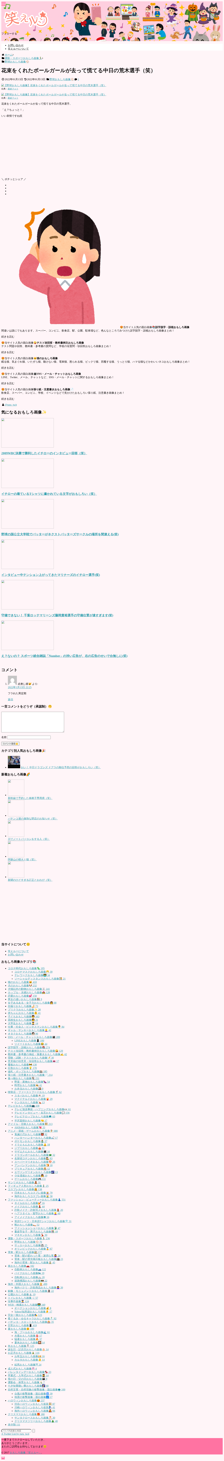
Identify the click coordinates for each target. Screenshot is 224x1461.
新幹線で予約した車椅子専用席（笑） (30, 798)
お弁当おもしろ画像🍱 (28, 1088)
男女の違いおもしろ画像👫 (25, 999)
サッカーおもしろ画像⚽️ (30, 1245)
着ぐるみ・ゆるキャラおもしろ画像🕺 (32, 1318)
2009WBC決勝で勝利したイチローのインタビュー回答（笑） (44, 453)
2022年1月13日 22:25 (19, 687)
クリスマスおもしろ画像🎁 (26, 1414)
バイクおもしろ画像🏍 (29, 1273)
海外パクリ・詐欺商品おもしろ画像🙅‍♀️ (38, 1287)
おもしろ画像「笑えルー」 (25, 1452)
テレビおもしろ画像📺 (23, 1105)
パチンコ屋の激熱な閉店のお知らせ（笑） (33, 818)
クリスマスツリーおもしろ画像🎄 (36, 1421)
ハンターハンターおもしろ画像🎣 (36, 1137)
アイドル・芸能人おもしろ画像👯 (30, 1124)
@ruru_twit (11, 404)
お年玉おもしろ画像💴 (29, 1356)
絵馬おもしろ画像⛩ (27, 1364)
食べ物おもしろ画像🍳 (23, 1078)
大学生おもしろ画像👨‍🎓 (23, 1023)
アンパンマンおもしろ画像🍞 (33, 1165)
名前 (4, 737)
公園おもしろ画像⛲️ (21, 1294)
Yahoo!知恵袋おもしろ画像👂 (33, 1311)
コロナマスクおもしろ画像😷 (33, 971)
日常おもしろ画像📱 (22, 1325)
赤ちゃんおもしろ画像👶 (24, 1013)
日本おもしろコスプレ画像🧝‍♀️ (33, 1192)
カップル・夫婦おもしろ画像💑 (29, 992)
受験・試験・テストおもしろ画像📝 (31, 1057)
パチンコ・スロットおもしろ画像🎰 (31, 1322)
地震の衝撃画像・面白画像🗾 (33, 1397)
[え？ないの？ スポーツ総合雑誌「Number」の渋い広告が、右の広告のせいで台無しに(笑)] (27, 649)
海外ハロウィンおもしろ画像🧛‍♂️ (34, 1410)
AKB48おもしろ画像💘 (29, 1127)
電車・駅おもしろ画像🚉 (25, 1252)
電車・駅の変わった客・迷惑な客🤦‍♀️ (37, 1255)
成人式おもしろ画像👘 (22, 1368)
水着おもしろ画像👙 (28, 1335)
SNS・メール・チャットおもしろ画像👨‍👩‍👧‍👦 (34, 1037)
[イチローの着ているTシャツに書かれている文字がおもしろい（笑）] (27, 487)
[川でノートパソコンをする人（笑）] (16, 836)
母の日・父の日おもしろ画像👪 (27, 1379)
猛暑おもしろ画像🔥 (28, 1339)
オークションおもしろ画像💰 (32, 1308)
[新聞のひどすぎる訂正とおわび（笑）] (16, 876)
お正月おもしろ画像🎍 (23, 1352)
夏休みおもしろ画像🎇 (29, 1342)
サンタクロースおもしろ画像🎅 (34, 1417)
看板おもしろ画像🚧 (22, 1064)
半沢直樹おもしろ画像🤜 (30, 1120)
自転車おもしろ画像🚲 (29, 1277)
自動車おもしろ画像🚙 (30, 1269)
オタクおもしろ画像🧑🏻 (23, 1033)
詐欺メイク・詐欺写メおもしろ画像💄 (38, 1210)
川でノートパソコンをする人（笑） (29, 839)
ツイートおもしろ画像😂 (30, 1044)
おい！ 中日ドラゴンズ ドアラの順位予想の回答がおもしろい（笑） (61, 767)
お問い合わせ (16, 45)
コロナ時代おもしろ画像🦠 (26, 968)
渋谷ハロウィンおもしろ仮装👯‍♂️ (34, 1404)
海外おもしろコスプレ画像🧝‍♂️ (33, 1196)
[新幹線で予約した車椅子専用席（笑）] (16, 795)
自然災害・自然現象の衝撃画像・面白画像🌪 (36, 1389)
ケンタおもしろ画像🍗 (29, 1102)
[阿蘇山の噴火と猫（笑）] (16, 856)
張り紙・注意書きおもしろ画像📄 (30, 1075)
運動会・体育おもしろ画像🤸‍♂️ (26, 1382)
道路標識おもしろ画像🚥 (30, 1280)
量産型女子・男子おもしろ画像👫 (36, 1231)
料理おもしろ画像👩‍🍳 (28, 1085)
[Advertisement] (99, 149)
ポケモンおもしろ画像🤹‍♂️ (30, 1141)
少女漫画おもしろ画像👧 (30, 1175)
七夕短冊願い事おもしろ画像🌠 (28, 1385)
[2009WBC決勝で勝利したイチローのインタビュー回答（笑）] (27, 446)
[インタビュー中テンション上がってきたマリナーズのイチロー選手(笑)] (27, 568)
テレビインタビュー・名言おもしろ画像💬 (42, 1112)
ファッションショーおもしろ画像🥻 (37, 1228)
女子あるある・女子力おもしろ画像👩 (32, 1002)
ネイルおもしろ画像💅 (29, 1203)
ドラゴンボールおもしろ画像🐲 (34, 1155)
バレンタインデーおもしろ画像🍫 (29, 1372)
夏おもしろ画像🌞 (21, 1328)
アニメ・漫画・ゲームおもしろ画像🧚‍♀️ (33, 1131)
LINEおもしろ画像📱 (29, 1040)
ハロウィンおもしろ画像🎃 (26, 1400)
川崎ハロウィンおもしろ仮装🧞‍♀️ (34, 1407)
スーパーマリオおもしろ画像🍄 (34, 1161)
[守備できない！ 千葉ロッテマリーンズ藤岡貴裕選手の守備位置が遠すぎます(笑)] (27, 608)
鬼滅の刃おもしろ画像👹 (30, 1134)
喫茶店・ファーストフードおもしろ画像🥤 (35, 1092)
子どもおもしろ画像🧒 (23, 1016)
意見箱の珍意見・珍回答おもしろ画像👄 (33, 1061)
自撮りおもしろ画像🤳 (23, 1006)
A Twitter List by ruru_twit (15, 1434)
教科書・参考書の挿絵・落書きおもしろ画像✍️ (37, 1054)
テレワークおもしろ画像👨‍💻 (32, 975)
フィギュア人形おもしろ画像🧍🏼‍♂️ (28, 1186)
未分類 (14, 1424)
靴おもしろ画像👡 (26, 1224)
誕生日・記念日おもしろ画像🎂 (28, 1349)
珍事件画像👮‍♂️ (18, 1301)
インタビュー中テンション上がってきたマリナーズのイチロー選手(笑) (50, 575)
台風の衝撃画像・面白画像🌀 (33, 1393)
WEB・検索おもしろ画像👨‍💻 (26, 1304)
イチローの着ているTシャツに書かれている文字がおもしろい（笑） (49, 494)
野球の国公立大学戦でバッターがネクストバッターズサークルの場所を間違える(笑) (60, 534)
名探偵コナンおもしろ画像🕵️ (33, 1158)
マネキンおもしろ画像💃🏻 (30, 1235)
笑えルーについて (18, 48)
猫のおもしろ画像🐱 (22, 982)
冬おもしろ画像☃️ (21, 1346)
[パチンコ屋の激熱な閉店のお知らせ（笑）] (16, 815)
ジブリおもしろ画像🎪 (29, 1148)
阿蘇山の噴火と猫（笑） (22, 859)
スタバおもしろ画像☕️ (29, 1095)
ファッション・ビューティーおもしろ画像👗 (37, 1199)
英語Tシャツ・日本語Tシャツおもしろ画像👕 (42, 1221)
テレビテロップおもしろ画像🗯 (34, 1116)
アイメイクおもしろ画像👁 (31, 1217)
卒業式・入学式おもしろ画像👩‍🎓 (28, 1375)
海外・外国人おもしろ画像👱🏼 (27, 1284)
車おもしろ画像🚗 (21, 1266)
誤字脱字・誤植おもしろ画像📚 (29, 1047)
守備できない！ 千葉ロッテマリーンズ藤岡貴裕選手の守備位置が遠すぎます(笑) (57, 615)
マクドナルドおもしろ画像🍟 (33, 1099)
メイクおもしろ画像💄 (29, 1206)
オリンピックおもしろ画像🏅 (33, 1248)
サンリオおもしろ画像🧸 (24, 1182)
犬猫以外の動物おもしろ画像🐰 (29, 989)
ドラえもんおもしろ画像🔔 (32, 1144)
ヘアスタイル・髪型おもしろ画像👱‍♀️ (37, 1213)
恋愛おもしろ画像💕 (22, 995)
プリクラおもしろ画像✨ (24, 1009)
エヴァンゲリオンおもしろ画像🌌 (36, 1172)
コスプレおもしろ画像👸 (25, 1189)
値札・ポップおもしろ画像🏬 (27, 1071)
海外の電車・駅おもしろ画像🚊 (34, 1262)
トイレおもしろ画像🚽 (23, 1297)
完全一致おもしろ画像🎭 (25, 1315)
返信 (10, 699)
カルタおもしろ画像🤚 (29, 1359)
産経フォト (13, 89)
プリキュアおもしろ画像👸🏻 (32, 1168)
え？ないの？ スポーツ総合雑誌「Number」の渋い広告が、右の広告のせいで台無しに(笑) (64, 656)
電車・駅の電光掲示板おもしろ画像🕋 (38, 1259)
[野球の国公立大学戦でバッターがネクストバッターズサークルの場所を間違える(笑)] (27, 527)
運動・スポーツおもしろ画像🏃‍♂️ (29, 1238)
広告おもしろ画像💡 (22, 1068)
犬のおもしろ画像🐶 (22, 985)
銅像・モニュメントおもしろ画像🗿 (31, 1291)
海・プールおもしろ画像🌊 (32, 1332)
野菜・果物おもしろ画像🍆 (32, 1081)
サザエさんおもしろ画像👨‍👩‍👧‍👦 (32, 1151)
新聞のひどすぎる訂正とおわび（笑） (30, 880)
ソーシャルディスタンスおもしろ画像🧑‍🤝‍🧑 (40, 978)
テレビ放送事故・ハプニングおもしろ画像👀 (42, 1109)
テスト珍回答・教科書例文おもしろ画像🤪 (35, 1050)
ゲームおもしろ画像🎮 (30, 1179)
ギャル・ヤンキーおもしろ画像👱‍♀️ (29, 1030)
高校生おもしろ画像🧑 (23, 1020)
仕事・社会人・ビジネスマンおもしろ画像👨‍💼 (36, 1026)
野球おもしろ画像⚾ (62, 79)
